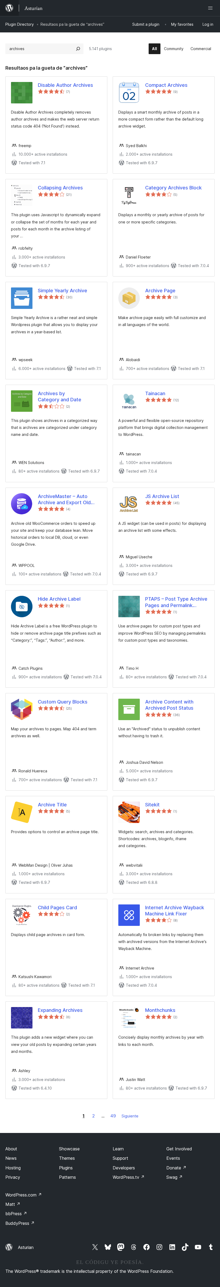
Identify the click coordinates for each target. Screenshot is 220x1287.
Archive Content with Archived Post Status (169, 705)
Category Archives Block (173, 187)
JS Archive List (162, 496)
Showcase (69, 1148)
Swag (174, 1177)
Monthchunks (160, 1010)
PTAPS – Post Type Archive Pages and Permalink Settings (176, 602)
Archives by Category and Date (59, 396)
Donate (176, 1167)
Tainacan (155, 393)
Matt (12, 1204)
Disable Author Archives (65, 85)
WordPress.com (23, 1195)
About (11, 1148)
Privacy (12, 1177)
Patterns (67, 1177)
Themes (67, 1158)
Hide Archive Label (59, 599)
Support (120, 1158)
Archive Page (160, 290)
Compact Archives (166, 85)
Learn (118, 1148)
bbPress (16, 1213)
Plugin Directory (19, 24)
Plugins (66, 1167)
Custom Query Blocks (62, 702)
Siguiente (130, 1116)
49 (113, 1115)
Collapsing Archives (60, 187)
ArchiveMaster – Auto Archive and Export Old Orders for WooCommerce (68, 499)
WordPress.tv (129, 1177)
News (11, 1158)
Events (173, 1158)
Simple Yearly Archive (62, 290)
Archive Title (52, 804)
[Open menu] (211, 8)
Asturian (26, 1247)
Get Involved (179, 1148)
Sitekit (152, 804)
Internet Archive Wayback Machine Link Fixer (174, 910)
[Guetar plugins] (78, 48)
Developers (124, 1167)
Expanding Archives (60, 1010)
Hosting (13, 1167)
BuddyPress (20, 1223)
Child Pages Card (57, 907)
